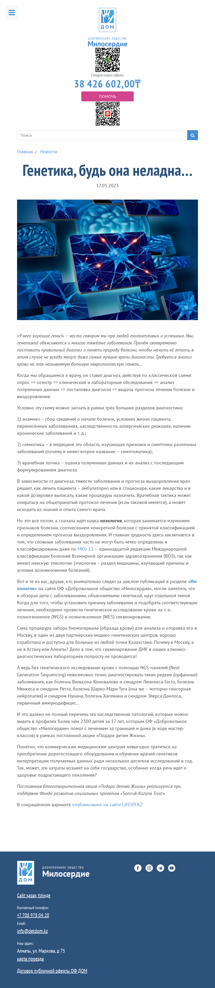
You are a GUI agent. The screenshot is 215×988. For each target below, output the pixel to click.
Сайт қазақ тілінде (33, 895)
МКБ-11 (86, 549)
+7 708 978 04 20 (33, 915)
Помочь (107, 96)
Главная (25, 152)
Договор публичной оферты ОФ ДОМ (52, 970)
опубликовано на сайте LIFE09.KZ (107, 805)
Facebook (138, 868)
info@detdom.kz (32, 930)
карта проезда (30, 958)
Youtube (171, 868)
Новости (48, 152)
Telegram (160, 868)
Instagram (149, 868)
